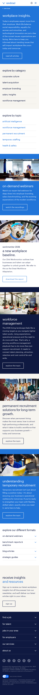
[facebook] (14, 661)
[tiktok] (29, 661)
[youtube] (19, 661)
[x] (9, 661)
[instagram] (24, 661)
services (7, 8)
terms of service (14, 681)
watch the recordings (15, 207)
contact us (5, 679)
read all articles (12, 56)
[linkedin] (4, 661)
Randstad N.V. (13, 679)
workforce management (13, 100)
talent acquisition (10, 82)
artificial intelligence (12, 121)
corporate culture (10, 76)
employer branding (11, 88)
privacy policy (6, 682)
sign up (9, 604)
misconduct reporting (25, 679)
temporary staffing (11, 139)
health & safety (9, 145)
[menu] (35, 3)
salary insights (9, 94)
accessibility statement (26, 681)
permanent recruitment (13, 133)
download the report (15, 279)
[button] (19, 536)
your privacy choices (16, 676)
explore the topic (13, 366)
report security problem (18, 682)
